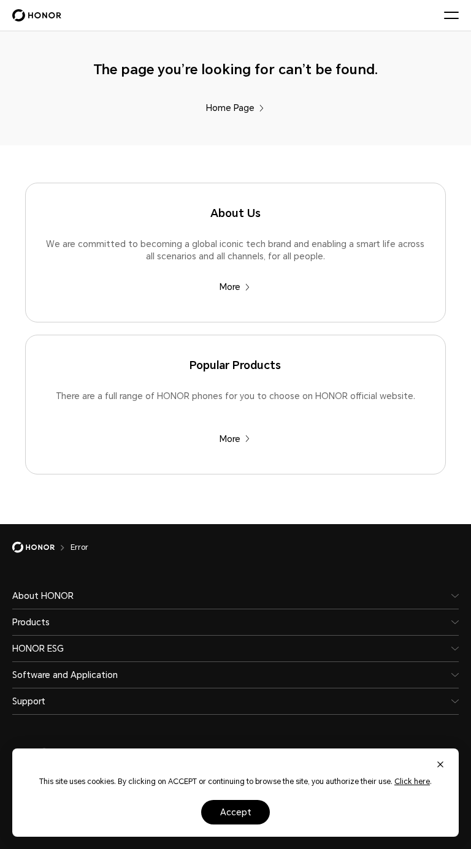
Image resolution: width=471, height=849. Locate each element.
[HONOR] (41, 547)
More (230, 287)
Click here (412, 781)
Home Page (230, 108)
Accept (235, 812)
